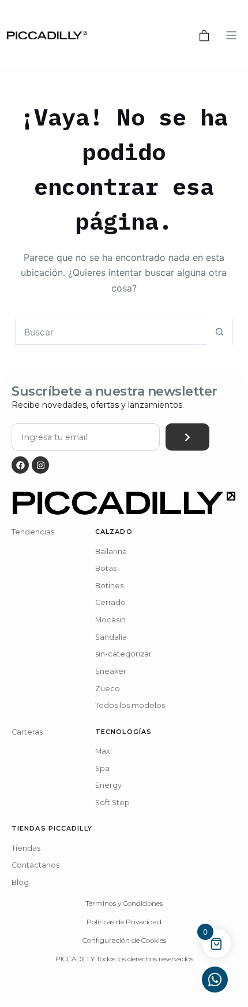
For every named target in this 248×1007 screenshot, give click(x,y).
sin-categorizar (123, 654)
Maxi (103, 751)
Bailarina (111, 551)
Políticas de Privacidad (124, 921)
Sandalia (111, 637)
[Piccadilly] (46, 35)
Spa (102, 768)
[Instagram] (40, 465)
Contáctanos (35, 865)
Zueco (107, 688)
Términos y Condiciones (124, 903)
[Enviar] (187, 437)
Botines (109, 585)
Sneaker (110, 671)
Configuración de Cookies (124, 940)
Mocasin (110, 619)
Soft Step (112, 802)
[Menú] (231, 35)
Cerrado (110, 602)
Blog (20, 882)
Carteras (27, 732)
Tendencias (33, 532)
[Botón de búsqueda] (219, 332)
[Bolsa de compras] (204, 35)
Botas (106, 568)
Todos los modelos (130, 705)
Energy (108, 785)
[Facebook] (20, 465)
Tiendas (26, 848)
